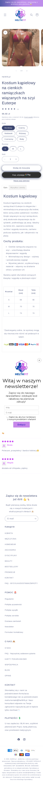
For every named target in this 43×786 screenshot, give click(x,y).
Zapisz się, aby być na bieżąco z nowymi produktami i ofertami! (21, 418)
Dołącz (21, 424)
